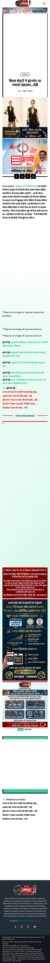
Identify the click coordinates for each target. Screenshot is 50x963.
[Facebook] (16, 176)
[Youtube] (34, 927)
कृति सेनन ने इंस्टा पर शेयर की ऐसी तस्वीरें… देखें (19, 400)
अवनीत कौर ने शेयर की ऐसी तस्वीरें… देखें (17, 396)
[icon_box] (9, 388)
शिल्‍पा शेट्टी (28, 729)
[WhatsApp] (33, 176)
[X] (22, 176)
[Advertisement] (25, 44)
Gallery (25, 74)
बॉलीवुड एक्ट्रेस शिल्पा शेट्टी (26, 186)
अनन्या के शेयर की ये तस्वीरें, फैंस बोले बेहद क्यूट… (20, 392)
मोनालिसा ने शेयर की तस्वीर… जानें (14, 407)
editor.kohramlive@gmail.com (29, 921)
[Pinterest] (27, 176)
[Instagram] (21, 927)
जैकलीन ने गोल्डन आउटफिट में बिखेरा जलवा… (19, 403)
